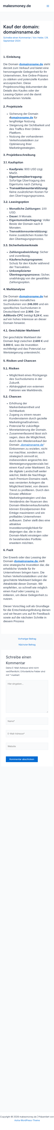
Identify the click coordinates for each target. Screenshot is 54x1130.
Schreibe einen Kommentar (17, 37)
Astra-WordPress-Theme (27, 1120)
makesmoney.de (17, 6)
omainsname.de (22, 117)
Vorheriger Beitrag (27, 639)
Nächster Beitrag (27, 645)
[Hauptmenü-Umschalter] (48, 6)
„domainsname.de (32, 444)
